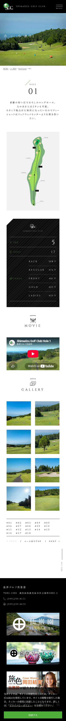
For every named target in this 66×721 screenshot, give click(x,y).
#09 (38, 526)
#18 (28, 533)
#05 (47, 522)
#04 (38, 522)
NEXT (53, 541)
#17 (19, 533)
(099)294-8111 (16, 599)
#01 (9, 522)
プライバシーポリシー (20, 705)
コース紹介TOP (33, 541)
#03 (28, 522)
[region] (33, 704)
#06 (9, 526)
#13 (28, 529)
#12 (19, 529)
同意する (33, 715)
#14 (38, 529)
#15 (47, 529)
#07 (19, 526)
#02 (19, 522)
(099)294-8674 (16, 604)
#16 (9, 533)
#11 (9, 529)
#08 (28, 526)
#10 (47, 526)
